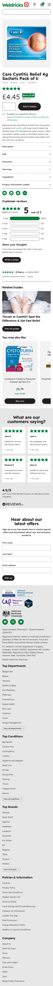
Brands (14, 82)
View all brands (10, 869)
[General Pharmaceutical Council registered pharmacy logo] (25, 593)
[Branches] (34, 4)
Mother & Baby (9, 685)
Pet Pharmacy (8, 690)
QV (3, 845)
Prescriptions (8, 699)
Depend (6, 822)
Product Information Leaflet (15, 184)
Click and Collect (10, 962)
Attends (5, 812)
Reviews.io (40, 494)
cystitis (18, 128)
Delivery (6, 958)
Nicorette (6, 836)
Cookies (6, 883)
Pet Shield (7, 840)
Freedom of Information (13, 911)
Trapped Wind (8, 788)
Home (5, 82)
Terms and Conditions (12, 892)
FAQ (4, 154)
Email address (9, 565)
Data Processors (9, 920)
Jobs (4, 976)
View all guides (12, 328)
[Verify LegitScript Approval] (28, 603)
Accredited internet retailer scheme (31, 642)
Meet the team (9, 948)
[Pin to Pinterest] (18, 193)
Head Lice (7, 765)
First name (7, 543)
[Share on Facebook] (4, 193)
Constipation (8, 751)
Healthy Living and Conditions (16, 929)
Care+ (22, 82)
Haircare (6, 681)
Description (8, 146)
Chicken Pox (8, 746)
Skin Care (6, 708)
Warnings (7, 169)
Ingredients (7, 177)
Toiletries (6, 713)
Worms (5, 793)
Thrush (5, 784)
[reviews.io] (12, 504)
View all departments (12, 728)
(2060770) (7, 632)
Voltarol (5, 863)
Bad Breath (7, 742)
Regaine (6, 850)
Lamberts (6, 831)
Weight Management (11, 722)
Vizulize (5, 859)
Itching (5, 770)
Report (30, 277)
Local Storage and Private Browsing (18, 906)
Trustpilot (6, 496)
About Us (6, 944)
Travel (5, 718)
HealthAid (6, 826)
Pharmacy (6, 695)
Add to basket (29, 106)
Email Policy (7, 967)
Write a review (12, 259)
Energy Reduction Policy (13, 925)
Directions (7, 161)
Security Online (9, 901)
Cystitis (5, 756)
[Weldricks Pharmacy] (15, 4)
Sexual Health (8, 704)
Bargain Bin (7, 671)
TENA (4, 854)
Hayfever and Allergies (12, 760)
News (4, 953)
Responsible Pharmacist (13, 981)
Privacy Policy (8, 887)
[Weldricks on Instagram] (13, 622)
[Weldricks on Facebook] (5, 622)
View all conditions (11, 799)
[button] (49, 4)
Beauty (5, 676)
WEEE (4, 971)
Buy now (20, 401)
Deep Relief (7, 817)
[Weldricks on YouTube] (21, 622)
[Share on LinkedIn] (11, 193)
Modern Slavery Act (11, 897)
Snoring (5, 779)
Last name (7, 554)
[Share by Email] (25, 193)
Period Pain (7, 774)
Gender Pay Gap (10, 915)
